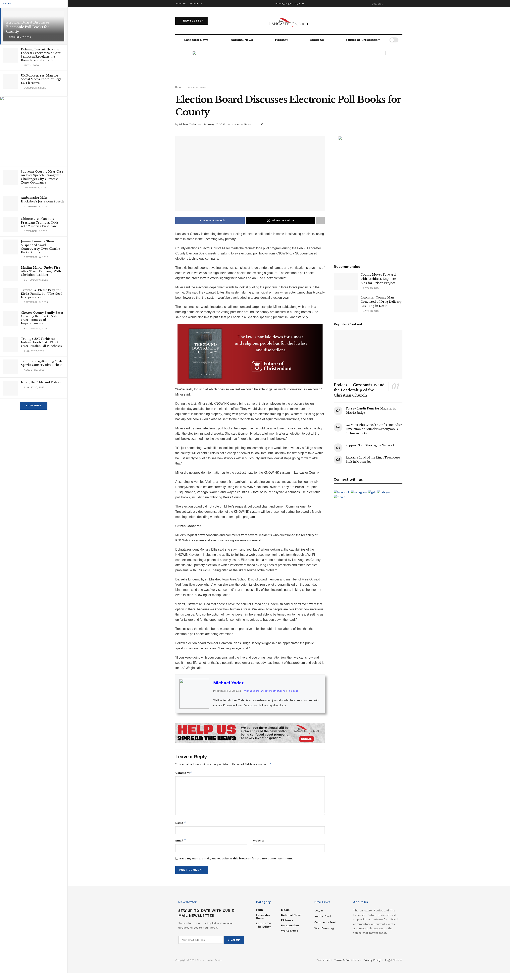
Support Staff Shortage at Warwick (370, 445)
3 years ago (370, 288)
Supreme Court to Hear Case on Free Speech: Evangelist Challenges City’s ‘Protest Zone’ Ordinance (42, 177)
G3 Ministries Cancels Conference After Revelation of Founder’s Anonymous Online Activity (374, 429)
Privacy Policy (372, 960)
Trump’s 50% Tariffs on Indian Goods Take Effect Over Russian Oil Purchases (41, 342)
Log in (318, 910)
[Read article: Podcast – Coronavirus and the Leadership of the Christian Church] (368, 354)
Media (285, 909)
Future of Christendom (363, 40)
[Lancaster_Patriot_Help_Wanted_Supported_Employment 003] (368, 195)
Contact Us (195, 3)
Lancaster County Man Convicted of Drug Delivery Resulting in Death (381, 302)
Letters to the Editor (263, 925)
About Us (180, 3)
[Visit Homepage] (289, 21)
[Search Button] (400, 3)
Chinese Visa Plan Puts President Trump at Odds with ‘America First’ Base (40, 222)
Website (259, 840)
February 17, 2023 (215, 124)
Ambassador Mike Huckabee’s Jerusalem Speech (42, 199)
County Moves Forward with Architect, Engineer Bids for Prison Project (378, 279)
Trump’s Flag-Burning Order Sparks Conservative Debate (42, 363)
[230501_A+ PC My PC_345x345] (33, 129)
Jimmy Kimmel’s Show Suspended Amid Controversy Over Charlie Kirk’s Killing (40, 247)
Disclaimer (323, 960)
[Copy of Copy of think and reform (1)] (250, 353)
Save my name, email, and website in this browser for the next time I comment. (236, 858)
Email (180, 840)
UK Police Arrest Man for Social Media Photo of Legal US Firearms (41, 79)
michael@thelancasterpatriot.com (264, 690)
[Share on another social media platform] (320, 220)
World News (289, 930)
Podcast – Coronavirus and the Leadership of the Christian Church (359, 390)
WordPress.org (324, 928)
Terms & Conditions (346, 960)
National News (242, 40)
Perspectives (290, 925)
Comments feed (325, 922)
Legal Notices (393, 960)
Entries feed (322, 916)
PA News (287, 920)
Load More (33, 405)
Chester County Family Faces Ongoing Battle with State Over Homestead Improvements (42, 318)
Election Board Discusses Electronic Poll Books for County (27, 27)
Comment (183, 773)
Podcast (281, 40)
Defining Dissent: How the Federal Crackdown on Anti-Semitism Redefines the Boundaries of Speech (42, 55)
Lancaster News (196, 40)
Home (178, 87)
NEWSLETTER (193, 20)
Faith (259, 909)
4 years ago (370, 311)
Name (180, 823)
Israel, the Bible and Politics (41, 382)
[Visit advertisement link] (250, 733)
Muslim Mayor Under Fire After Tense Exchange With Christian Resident (41, 271)
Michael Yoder (187, 124)
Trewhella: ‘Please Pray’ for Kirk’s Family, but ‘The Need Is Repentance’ (41, 293)
